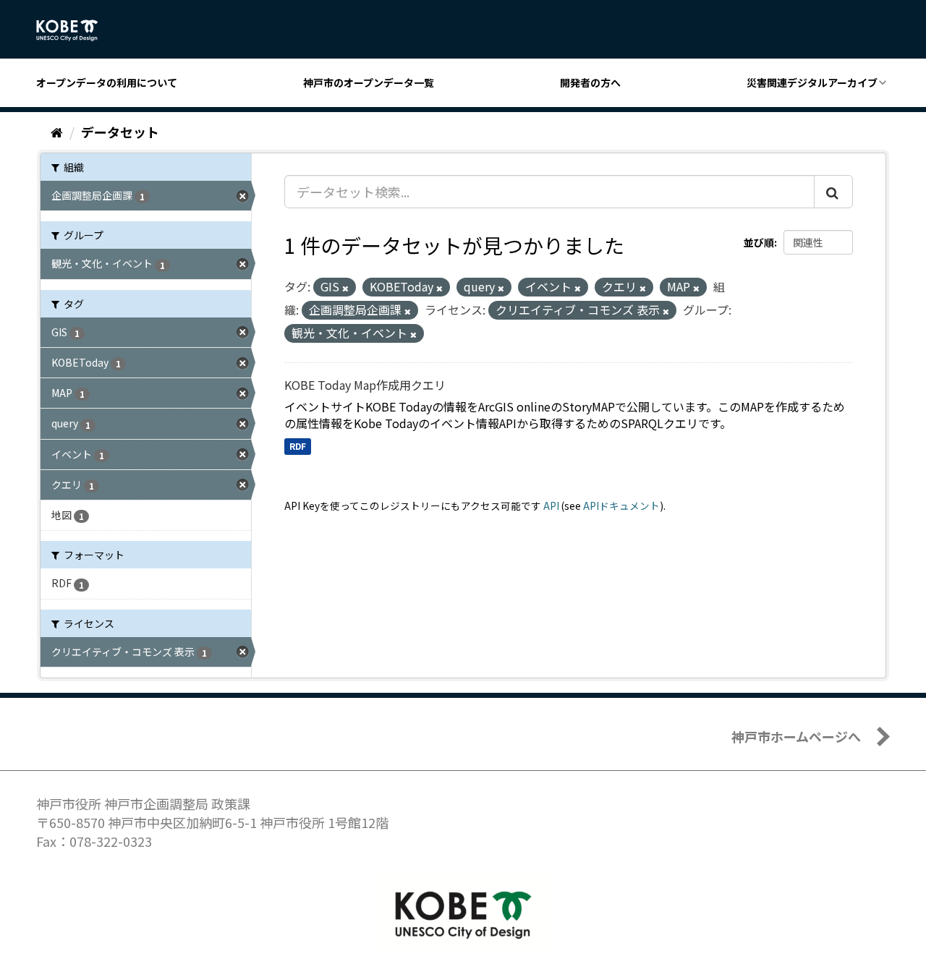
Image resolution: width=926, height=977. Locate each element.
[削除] (345, 288)
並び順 (759, 242)
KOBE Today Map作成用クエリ (365, 384)
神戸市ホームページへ (796, 736)
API (551, 505)
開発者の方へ (590, 82)
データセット (120, 131)
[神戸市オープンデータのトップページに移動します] (75, 30)
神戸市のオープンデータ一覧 (368, 82)
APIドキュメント (621, 505)
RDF (297, 446)
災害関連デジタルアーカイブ (812, 82)
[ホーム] (57, 131)
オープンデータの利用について (106, 82)
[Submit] (833, 191)
